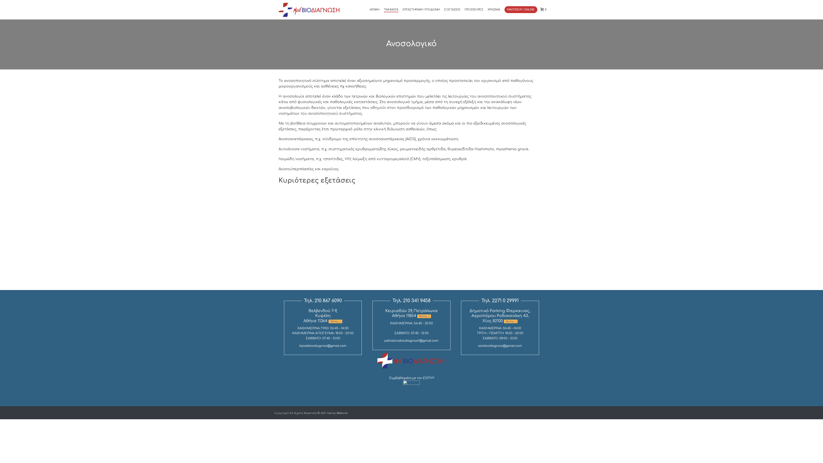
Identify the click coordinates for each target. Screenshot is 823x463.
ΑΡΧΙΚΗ (375, 9)
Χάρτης (334, 321)
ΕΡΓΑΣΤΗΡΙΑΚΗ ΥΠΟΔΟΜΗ (421, 9)
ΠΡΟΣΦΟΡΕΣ (474, 9)
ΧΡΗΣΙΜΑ (494, 9)
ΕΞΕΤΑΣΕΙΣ (452, 9)
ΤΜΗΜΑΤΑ (391, 9)
